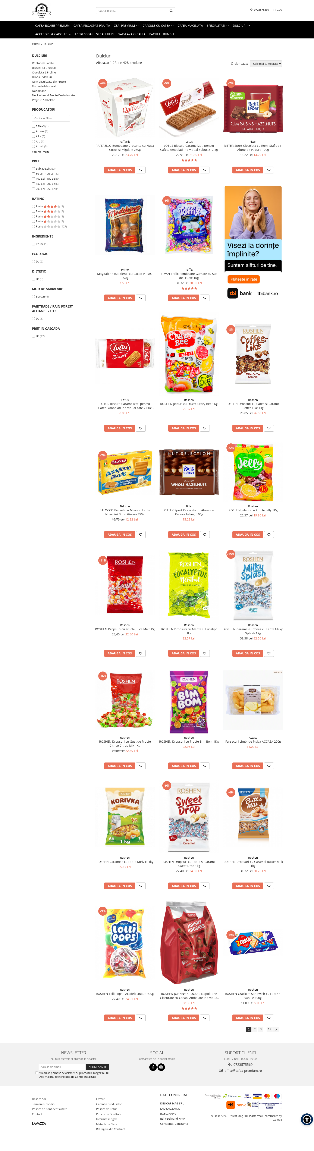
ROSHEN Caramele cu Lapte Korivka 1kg (125, 862)
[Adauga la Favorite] (141, 170)
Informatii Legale (106, 1119)
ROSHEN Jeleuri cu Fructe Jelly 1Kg (253, 510)
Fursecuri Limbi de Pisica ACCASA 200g (253, 741)
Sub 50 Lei (42, 168)
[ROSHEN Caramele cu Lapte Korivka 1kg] (125, 817)
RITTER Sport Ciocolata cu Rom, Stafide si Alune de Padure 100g (253, 148)
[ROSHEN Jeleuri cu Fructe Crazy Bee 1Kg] (189, 354)
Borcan (40, 296)
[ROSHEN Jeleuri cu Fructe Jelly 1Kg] (253, 472)
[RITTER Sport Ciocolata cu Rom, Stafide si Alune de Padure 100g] (253, 108)
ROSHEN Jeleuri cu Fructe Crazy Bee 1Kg (189, 404)
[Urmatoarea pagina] (276, 1029)
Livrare (100, 1099)
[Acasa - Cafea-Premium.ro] (53, 10)
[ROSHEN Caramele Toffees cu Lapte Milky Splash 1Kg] (253, 585)
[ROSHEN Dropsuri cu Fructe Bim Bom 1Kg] (189, 700)
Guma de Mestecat (44, 86)
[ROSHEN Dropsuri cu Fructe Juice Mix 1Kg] (125, 585)
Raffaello (125, 142)
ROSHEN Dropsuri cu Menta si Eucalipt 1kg (189, 631)
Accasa (40, 131)
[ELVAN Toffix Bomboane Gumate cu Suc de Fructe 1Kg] (189, 225)
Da (37, 261)
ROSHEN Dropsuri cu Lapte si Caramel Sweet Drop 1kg (189, 864)
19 (269, 1029)
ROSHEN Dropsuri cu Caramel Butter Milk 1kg (253, 864)
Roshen (189, 400)
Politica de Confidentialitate (78, 1077)
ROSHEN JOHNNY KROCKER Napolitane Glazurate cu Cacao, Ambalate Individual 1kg (189, 996)
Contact (37, 1114)
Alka (38, 136)
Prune (40, 244)
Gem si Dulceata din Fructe (49, 82)
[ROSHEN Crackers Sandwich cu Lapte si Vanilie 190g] (253, 942)
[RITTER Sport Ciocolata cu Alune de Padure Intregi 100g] (189, 472)
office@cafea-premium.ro (243, 1070)
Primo (125, 269)
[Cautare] (171, 10)
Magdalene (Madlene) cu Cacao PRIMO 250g (125, 276)
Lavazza (39, 1123)
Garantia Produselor (109, 1104)
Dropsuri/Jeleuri (42, 77)
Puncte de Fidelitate (108, 1114)
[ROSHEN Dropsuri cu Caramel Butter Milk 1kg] (253, 817)
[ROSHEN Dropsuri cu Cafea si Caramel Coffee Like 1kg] (253, 354)
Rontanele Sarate (43, 63)
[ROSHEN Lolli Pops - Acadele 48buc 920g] (125, 943)
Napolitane (39, 91)
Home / (37, 44)
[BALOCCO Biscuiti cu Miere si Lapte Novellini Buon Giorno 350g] (125, 472)
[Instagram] (161, 1067)
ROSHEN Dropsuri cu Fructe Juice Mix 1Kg (125, 629)
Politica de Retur (106, 1109)
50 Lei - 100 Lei (45, 174)
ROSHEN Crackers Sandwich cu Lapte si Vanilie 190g (253, 996)
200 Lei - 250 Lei (46, 189)
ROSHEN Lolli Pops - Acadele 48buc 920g (125, 994)
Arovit (40, 146)
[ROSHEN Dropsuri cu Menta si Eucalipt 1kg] (189, 585)
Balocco (125, 506)
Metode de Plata (106, 1124)
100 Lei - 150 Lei (46, 178)
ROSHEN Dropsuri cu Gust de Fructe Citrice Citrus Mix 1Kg (125, 743)
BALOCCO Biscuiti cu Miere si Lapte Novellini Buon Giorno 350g (125, 512)
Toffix (189, 269)
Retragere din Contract (110, 1129)
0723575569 (243, 1064)
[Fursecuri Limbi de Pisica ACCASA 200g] (253, 700)
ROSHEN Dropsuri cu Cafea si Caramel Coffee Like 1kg (253, 406)
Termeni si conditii (43, 1104)
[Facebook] (153, 1067)
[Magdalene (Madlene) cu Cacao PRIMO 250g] (125, 225)
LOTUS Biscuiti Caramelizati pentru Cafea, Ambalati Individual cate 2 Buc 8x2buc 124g (125, 406)
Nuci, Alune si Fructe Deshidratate (53, 95)
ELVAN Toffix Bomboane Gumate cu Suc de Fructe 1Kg (189, 276)
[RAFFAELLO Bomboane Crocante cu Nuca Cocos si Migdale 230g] (125, 108)
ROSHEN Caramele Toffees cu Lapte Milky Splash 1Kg (253, 631)
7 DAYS (40, 126)
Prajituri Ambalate (43, 100)
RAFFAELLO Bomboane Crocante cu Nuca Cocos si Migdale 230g (125, 148)
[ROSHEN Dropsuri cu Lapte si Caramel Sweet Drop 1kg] (189, 816)
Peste (40, 206)
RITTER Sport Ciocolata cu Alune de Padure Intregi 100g (189, 512)
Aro (38, 141)
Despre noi (39, 1099)
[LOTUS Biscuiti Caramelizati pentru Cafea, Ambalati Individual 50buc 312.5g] (189, 108)
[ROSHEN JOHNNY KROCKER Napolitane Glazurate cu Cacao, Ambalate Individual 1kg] (189, 942)
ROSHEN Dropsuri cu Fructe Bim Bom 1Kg (189, 741)
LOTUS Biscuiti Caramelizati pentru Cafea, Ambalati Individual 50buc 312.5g (189, 148)
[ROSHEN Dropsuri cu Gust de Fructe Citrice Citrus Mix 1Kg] (125, 700)
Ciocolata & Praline (44, 72)
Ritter (253, 142)
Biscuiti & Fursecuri (44, 68)
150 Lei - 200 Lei (46, 184)
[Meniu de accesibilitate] (307, 1119)
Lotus (189, 142)
